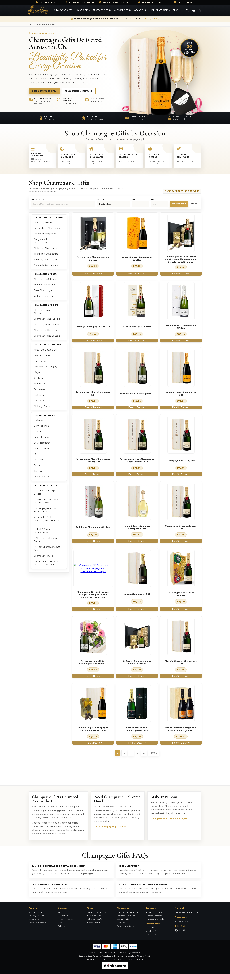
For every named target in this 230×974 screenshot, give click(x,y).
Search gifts (37, 199)
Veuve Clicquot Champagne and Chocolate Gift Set (93, 729)
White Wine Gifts (94, 919)
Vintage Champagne (44, 296)
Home (32, 24)
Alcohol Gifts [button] (122, 10)
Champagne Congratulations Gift (181, 527)
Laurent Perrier (41, 437)
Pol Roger (39, 459)
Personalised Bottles (125, 926)
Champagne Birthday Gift (181, 460)
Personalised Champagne (78, 91)
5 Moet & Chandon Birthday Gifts (43, 531)
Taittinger (39, 471)
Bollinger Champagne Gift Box (93, 327)
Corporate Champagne (46, 265)
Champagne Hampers (45, 330)
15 (144, 753)
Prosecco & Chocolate (155, 919)
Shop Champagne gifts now (110, 826)
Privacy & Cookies (66, 919)
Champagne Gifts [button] (63, 10)
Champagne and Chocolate (42, 312)
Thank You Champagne (46, 254)
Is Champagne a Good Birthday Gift (45, 510)
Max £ (153, 199)
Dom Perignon (41, 426)
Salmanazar (40, 389)
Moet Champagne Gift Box (136, 327)
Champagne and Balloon (47, 336)
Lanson (38, 431)
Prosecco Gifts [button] (101, 10)
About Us (62, 912)
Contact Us (63, 916)
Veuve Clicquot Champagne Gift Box (137, 258)
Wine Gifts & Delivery (96, 912)
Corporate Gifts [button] (159, 10)
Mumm (37, 454)
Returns (61, 926)
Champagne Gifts (46, 24)
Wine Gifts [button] (82, 10)
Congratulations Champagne (42, 241)
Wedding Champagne (45, 259)
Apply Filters (179, 204)
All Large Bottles (43, 406)
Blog (175, 10)
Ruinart (37, 465)
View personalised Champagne (169, 818)
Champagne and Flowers (47, 319)
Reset (194, 204)
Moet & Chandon (43, 448)
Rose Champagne (43, 290)
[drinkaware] (115, 966)
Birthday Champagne (45, 233)
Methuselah (40, 383)
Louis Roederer (42, 443)
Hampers (121, 922)
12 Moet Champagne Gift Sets (47, 548)
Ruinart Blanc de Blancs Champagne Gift (137, 527)
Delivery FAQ (34, 919)
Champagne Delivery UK (128, 912)
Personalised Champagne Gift (137, 393)
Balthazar (39, 395)
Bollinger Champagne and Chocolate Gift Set (137, 662)
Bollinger (38, 420)
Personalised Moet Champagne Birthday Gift (93, 460)
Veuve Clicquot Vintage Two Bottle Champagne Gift (180, 729)
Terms (60, 922)
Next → (153, 753)
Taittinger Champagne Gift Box (93, 527)
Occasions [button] (140, 10)
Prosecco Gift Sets (154, 912)
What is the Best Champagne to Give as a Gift (47, 520)
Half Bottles (40, 361)
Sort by (101, 199)
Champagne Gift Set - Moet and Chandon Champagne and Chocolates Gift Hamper (180, 259)
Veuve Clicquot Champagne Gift (181, 393)
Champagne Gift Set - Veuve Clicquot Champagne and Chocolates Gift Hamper (93, 595)
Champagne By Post (45, 556)
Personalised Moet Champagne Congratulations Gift (137, 460)
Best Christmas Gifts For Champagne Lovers (46, 563)
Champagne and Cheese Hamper (180, 594)
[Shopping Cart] (193, 10)
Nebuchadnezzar (43, 400)
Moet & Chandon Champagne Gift (181, 662)
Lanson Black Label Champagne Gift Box (137, 729)
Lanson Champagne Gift (137, 594)
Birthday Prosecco (154, 916)
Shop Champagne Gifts (44, 91)
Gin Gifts (150, 928)
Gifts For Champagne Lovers (45, 492)
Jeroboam (39, 378)
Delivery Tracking (36, 916)
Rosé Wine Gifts (94, 922)
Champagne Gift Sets (126, 916)
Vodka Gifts (151, 934)
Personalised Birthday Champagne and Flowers (93, 662)
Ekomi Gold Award (37, 922)
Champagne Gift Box (45, 279)
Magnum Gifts (123, 919)
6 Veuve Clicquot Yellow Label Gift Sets (46, 501)
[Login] (200, 10)
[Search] (187, 10)
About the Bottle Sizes (46, 350)
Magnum (38, 372)
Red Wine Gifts (94, 916)
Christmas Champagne (46, 248)
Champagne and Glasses (47, 324)
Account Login (35, 912)
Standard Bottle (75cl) (45, 366)
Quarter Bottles (42, 355)
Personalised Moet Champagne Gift (93, 393)
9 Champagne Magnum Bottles (46, 540)
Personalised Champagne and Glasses (93, 258)
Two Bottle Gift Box (44, 284)
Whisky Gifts (151, 931)
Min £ (134, 199)
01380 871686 (181, 921)
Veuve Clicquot (42, 476)
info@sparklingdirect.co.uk (187, 912)
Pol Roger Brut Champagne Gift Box (181, 326)
